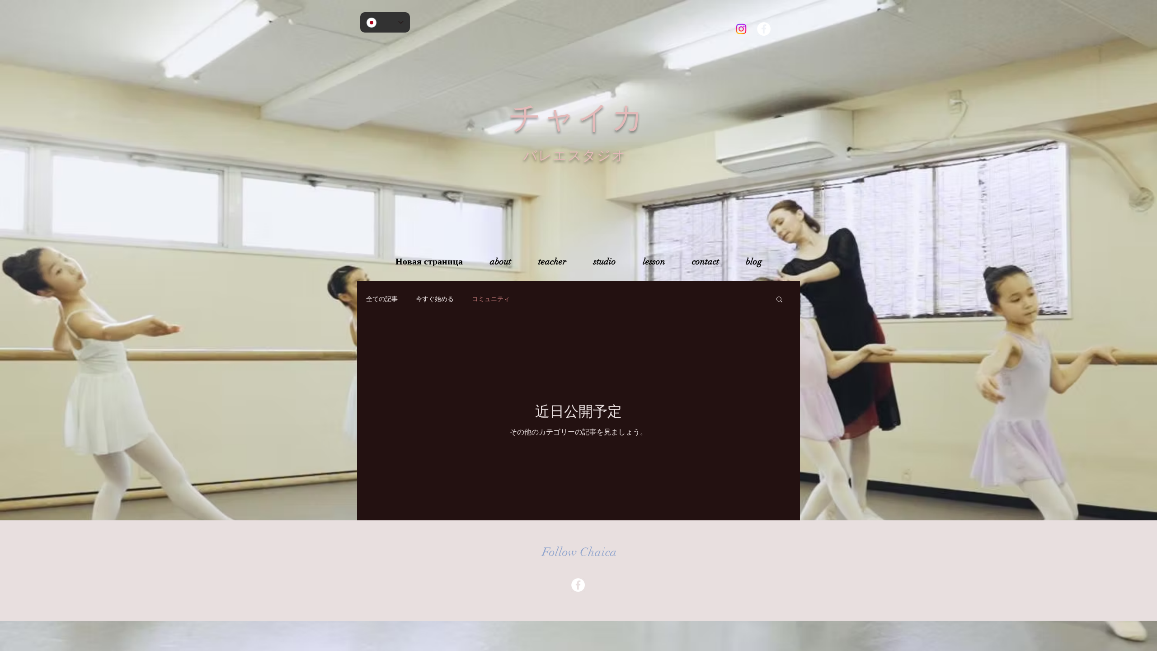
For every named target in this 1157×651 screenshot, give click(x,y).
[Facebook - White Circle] (764, 29)
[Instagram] (741, 29)
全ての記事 (382, 298)
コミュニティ (491, 298)
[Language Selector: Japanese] (385, 22)
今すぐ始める (435, 298)
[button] (779, 300)
